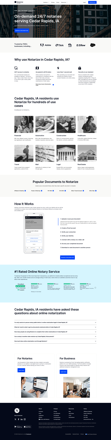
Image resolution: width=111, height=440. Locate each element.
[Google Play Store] (18, 426)
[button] (46, 2)
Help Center (71, 413)
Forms (57, 2)
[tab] (77, 221)
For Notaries (56, 415)
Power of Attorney (88, 413)
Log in (84, 2)
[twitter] (15, 419)
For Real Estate (57, 419)
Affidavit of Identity (88, 411)
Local (15, 10)
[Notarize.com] (17, 410)
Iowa (19, 10)
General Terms (76, 434)
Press (40, 413)
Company (41, 411)
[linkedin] (22, 419)
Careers (40, 417)
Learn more (21, 370)
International (71, 417)
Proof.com (28, 434)
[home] (23, 2)
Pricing (52, 2)
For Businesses (57, 417)
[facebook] (18, 419)
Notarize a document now (21, 30)
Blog (70, 411)
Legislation (41, 415)
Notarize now (92, 2)
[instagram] (25, 419)
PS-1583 (85, 415)
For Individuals (57, 413)
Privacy (82, 434)
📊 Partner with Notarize (44, 419)
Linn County (24, 10)
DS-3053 (86, 417)
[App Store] (27, 426)
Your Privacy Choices (92, 434)
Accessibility (68, 434)
